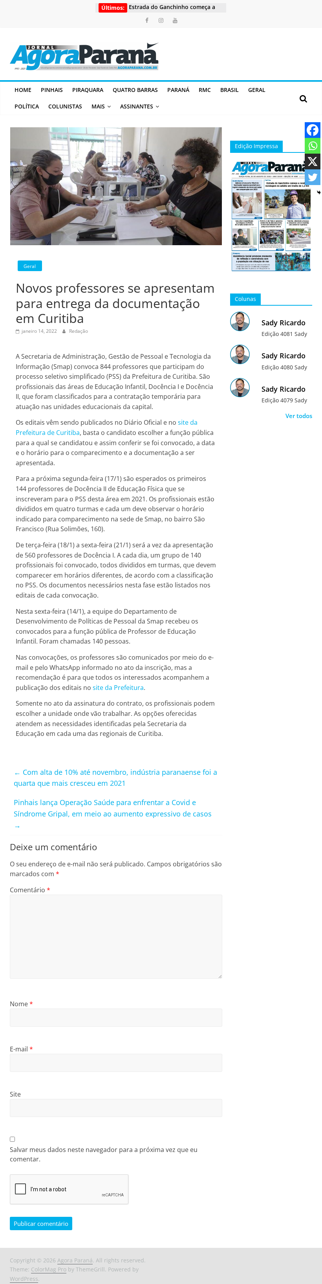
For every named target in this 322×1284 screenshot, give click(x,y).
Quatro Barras (135, 90)
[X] (312, 161)
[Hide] (319, 192)
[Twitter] (312, 177)
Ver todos (298, 416)
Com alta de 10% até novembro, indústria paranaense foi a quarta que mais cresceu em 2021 (115, 777)
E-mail (21, 1049)
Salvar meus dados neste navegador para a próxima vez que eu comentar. (104, 1154)
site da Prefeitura (118, 687)
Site (15, 1094)
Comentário (30, 890)
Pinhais (52, 90)
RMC (205, 90)
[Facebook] (312, 130)
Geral (256, 90)
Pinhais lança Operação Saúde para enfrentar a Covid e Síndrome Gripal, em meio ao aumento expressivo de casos (113, 814)
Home (23, 90)
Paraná (178, 90)
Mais (98, 106)
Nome (21, 1004)
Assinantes (136, 106)
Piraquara (87, 90)
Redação (78, 331)
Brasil (229, 90)
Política (27, 106)
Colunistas (65, 106)
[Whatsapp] (312, 146)
